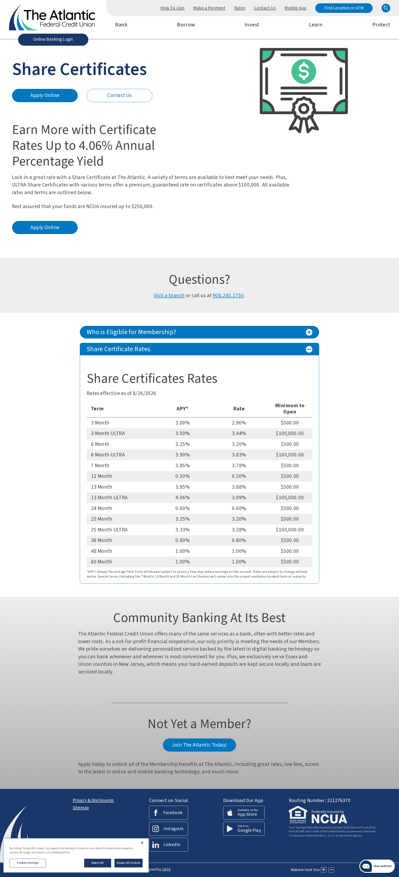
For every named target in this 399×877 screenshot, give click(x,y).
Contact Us (265, 8)
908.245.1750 (228, 295)
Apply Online (49, 97)
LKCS (166, 869)
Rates (239, 8)
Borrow (186, 25)
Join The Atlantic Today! (199, 745)
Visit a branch (169, 295)
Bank (121, 25)
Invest (252, 25)
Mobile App (295, 8)
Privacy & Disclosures (93, 800)
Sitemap (81, 808)
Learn (316, 25)
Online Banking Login (53, 39)
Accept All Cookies (128, 863)
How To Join (172, 8)
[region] (76, 855)
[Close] (142, 842)
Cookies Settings (27, 863)
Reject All (97, 863)
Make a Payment (209, 8)
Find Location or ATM (344, 8)
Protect (381, 25)
